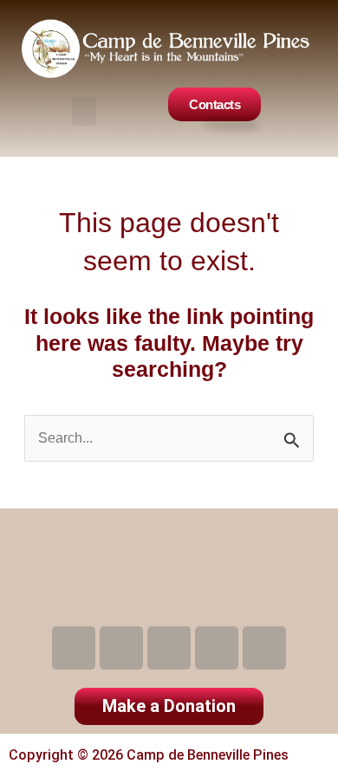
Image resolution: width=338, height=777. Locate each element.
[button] (84, 111)
